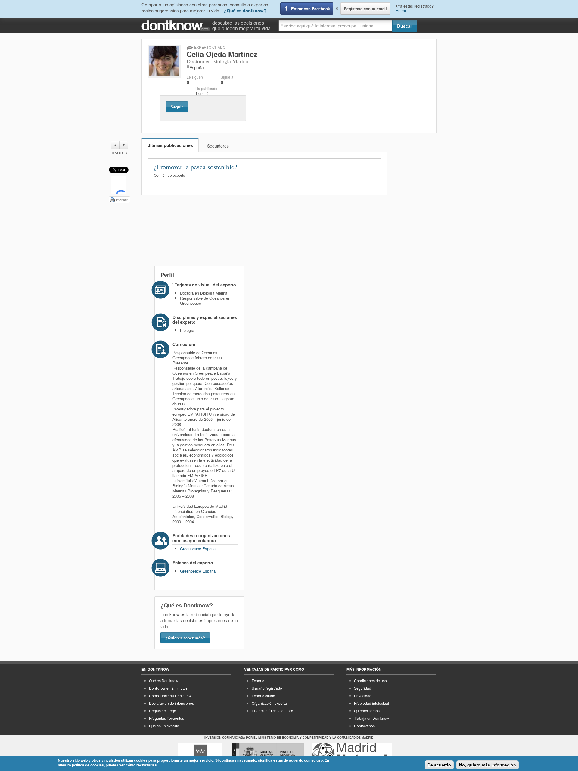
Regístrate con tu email (365, 8)
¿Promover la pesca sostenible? (195, 166)
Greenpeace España (198, 548)
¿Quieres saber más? (185, 638)
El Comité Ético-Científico (272, 710)
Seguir (177, 107)
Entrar (401, 10)
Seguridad (362, 688)
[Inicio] (176, 25)
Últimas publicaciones (170, 145)
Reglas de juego (162, 710)
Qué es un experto (164, 725)
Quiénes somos (367, 710)
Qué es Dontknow (163, 680)
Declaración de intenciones (171, 703)
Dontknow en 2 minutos (168, 688)
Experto (258, 680)
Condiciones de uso (370, 680)
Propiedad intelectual (371, 703)
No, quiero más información (487, 765)
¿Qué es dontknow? (245, 10)
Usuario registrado (267, 688)
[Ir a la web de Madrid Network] (352, 754)
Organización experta (269, 703)
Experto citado (263, 695)
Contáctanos (364, 725)
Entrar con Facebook (310, 8)
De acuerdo (439, 765)
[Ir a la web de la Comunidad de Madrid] (200, 754)
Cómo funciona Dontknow (170, 695)
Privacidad (362, 695)
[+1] (118, 185)
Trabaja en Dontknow (371, 718)
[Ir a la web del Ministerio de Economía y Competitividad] (268, 754)
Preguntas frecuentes (166, 718)
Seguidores (218, 146)
